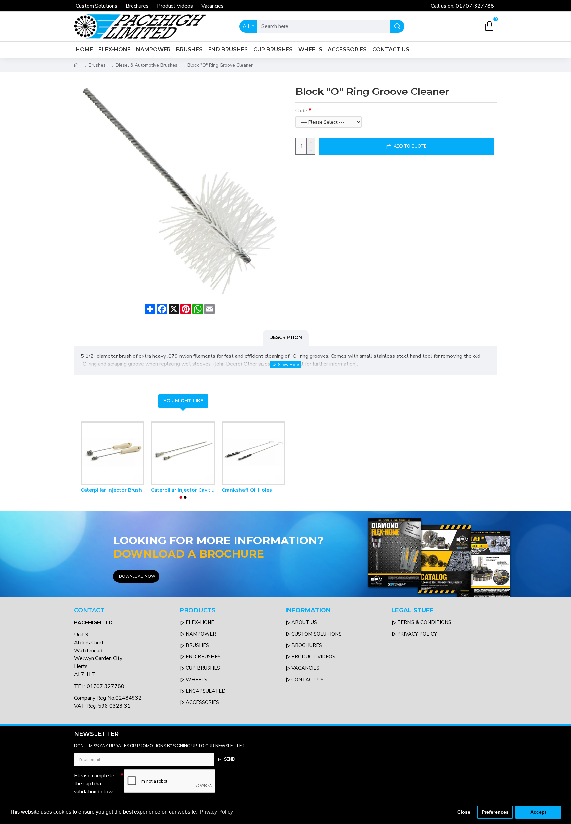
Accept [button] (538, 812)
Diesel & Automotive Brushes (146, 65)
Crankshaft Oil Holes (247, 490)
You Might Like (183, 401)
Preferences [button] (495, 812)
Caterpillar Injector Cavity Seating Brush (183, 490)
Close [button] (463, 812)
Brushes (97, 65)
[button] (181, 497)
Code (301, 110)
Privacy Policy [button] (216, 812)
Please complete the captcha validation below (94, 783)
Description (285, 337)
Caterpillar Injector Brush (111, 490)
